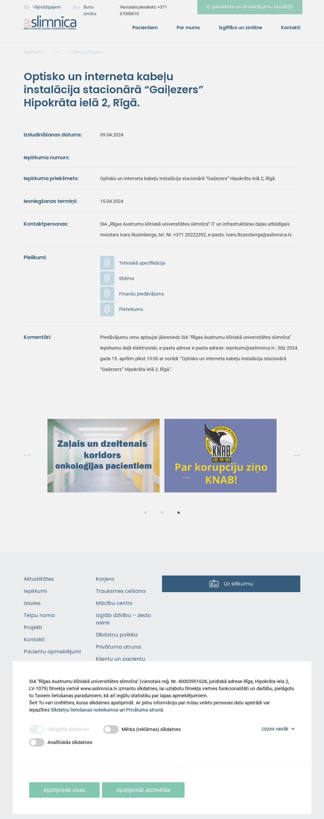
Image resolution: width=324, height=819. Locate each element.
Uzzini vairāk (275, 729)
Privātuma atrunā (144, 710)
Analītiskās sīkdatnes (69, 742)
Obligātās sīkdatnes (68, 729)
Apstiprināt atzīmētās (143, 790)
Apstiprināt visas (64, 790)
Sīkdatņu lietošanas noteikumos (84, 710)
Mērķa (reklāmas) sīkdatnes (151, 729)
